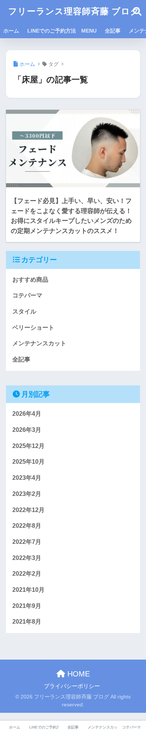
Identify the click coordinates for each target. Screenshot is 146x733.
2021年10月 (28, 590)
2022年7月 (26, 542)
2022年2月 (26, 573)
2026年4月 (26, 414)
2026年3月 (26, 430)
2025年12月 (28, 446)
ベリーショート (33, 327)
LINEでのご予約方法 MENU (62, 31)
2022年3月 (26, 558)
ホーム (11, 31)
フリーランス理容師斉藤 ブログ (74, 11)
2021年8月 (26, 621)
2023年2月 (26, 494)
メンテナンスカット (39, 343)
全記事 (113, 31)
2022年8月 (26, 526)
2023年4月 (26, 478)
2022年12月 (28, 510)
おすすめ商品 (30, 279)
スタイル (24, 311)
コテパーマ (27, 295)
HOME (77, 674)
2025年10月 (28, 461)
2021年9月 (26, 606)
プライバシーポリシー (72, 686)
